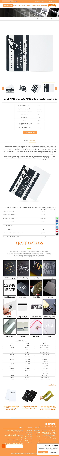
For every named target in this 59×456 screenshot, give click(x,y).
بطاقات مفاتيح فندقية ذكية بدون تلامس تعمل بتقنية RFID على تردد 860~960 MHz (11, 408)
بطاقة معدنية (29, 430)
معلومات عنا (37, 5)
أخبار (19, 5)
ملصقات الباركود (29, 442)
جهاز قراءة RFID (28, 440)
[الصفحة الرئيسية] (52, 5)
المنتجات (33, 5)
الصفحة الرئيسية (44, 5)
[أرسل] (12, 1)
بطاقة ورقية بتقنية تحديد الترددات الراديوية (41, 18)
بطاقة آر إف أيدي (28, 432)
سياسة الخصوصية (14, 453)
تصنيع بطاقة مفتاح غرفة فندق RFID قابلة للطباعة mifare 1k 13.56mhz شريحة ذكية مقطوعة (48, 408)
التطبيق (28, 5)
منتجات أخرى (26, 140)
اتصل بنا (14, 5)
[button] (48, 417)
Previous (56, 88)
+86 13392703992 (52, 1)
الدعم (23, 5)
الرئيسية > (50, 18)
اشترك (3, 446)
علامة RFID (29, 434)
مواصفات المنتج (32, 140)
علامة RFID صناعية (28, 436)
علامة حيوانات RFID (28, 438)
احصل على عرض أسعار (8, 5)
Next (3, 88)
